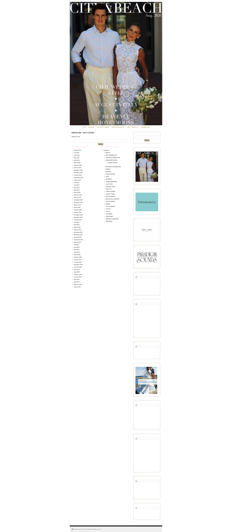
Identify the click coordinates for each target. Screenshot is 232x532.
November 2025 (78, 172)
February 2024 (78, 210)
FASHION (108, 171)
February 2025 (78, 195)
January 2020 (77, 277)
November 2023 (78, 217)
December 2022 (78, 232)
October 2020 (78, 267)
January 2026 (77, 167)
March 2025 (77, 192)
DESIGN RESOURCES (111, 160)
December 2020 (78, 264)
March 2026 (77, 162)
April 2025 (77, 190)
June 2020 (77, 269)
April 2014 (77, 282)
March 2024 (77, 207)
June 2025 (77, 185)
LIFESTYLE (109, 189)
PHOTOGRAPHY (110, 201)
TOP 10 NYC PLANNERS (103, 127)
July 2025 (76, 182)
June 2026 (77, 155)
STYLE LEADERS (110, 206)
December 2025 (78, 170)
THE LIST (108, 209)
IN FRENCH (109, 179)
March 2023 (77, 227)
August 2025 (77, 180)
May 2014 (76, 279)
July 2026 (76, 152)
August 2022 (77, 242)
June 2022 (77, 247)
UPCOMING (109, 214)
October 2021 (78, 262)
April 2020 (77, 272)
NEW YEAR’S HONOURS (112, 199)
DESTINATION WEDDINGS (113, 166)
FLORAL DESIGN (112, 162)
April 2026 (77, 160)
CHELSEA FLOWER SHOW (113, 157)
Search (100, 144)
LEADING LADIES (110, 186)
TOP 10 (108, 211)
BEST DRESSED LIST (111, 155)
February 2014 (78, 284)
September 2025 (78, 177)
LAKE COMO (109, 184)
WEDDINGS (109, 221)
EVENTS (108, 169)
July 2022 (76, 244)
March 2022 (77, 254)
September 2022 (78, 239)
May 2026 (76, 157)
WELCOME (91, 127)
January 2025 (77, 197)
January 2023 (77, 229)
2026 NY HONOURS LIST (118, 127)
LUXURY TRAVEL (110, 194)
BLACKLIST (135, 127)
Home (84, 127)
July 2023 (76, 222)
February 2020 (78, 274)
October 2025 (78, 175)
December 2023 (78, 215)
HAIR (107, 176)
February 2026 (78, 165)
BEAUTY (108, 152)
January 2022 (77, 259)
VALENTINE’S (109, 216)
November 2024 (78, 202)
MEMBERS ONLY (145, 127)
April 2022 (77, 252)
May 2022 (76, 249)
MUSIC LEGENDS (110, 196)
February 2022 (78, 257)
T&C (128, 127)
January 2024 (77, 212)
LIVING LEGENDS (110, 191)
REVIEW (108, 204)
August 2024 (77, 205)
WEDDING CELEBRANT (112, 219)
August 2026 (77, 150)
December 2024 (78, 200)
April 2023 (77, 224)
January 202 (77, 287)
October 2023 (78, 220)
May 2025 (76, 187)
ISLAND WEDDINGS (111, 181)
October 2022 (78, 237)
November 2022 (78, 234)
